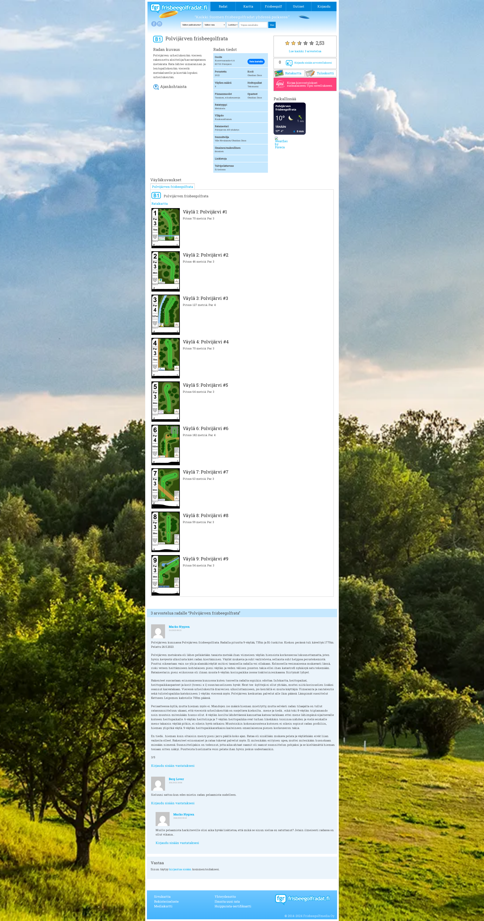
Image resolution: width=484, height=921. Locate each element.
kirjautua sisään (180, 869)
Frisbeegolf (273, 6)
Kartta (248, 6)
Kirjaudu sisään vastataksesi (173, 766)
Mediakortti (163, 906)
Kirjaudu (323, 6)
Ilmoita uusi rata (227, 901)
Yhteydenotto (225, 896)
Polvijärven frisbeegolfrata (172, 187)
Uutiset (298, 6)
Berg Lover (176, 779)
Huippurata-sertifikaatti (233, 906)
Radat (223, 6)
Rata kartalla (256, 61)
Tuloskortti (325, 73)
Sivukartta (162, 896)
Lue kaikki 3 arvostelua (305, 51)
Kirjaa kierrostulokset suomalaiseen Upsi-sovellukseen (309, 84)
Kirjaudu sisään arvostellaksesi (313, 62)
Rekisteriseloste (166, 901)
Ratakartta (293, 73)
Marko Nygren (179, 627)
